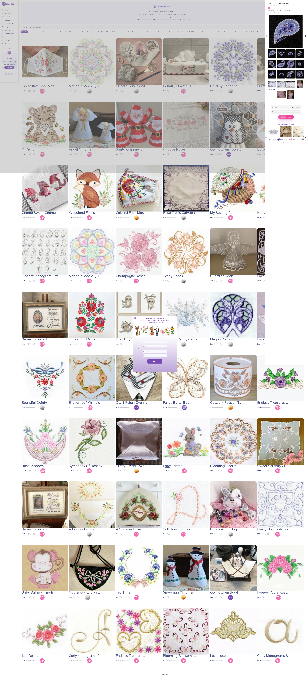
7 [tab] (293, 142)
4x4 (276, 107)
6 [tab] (290, 142)
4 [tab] (286, 142)
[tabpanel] (274, 133)
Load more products (162, 674)
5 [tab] (288, 142)
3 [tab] (283, 142)
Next (305, 36)
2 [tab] (281, 142)
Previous (266, 36)
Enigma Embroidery (273, 5)
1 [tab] (278, 142)
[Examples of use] (272, 84)
